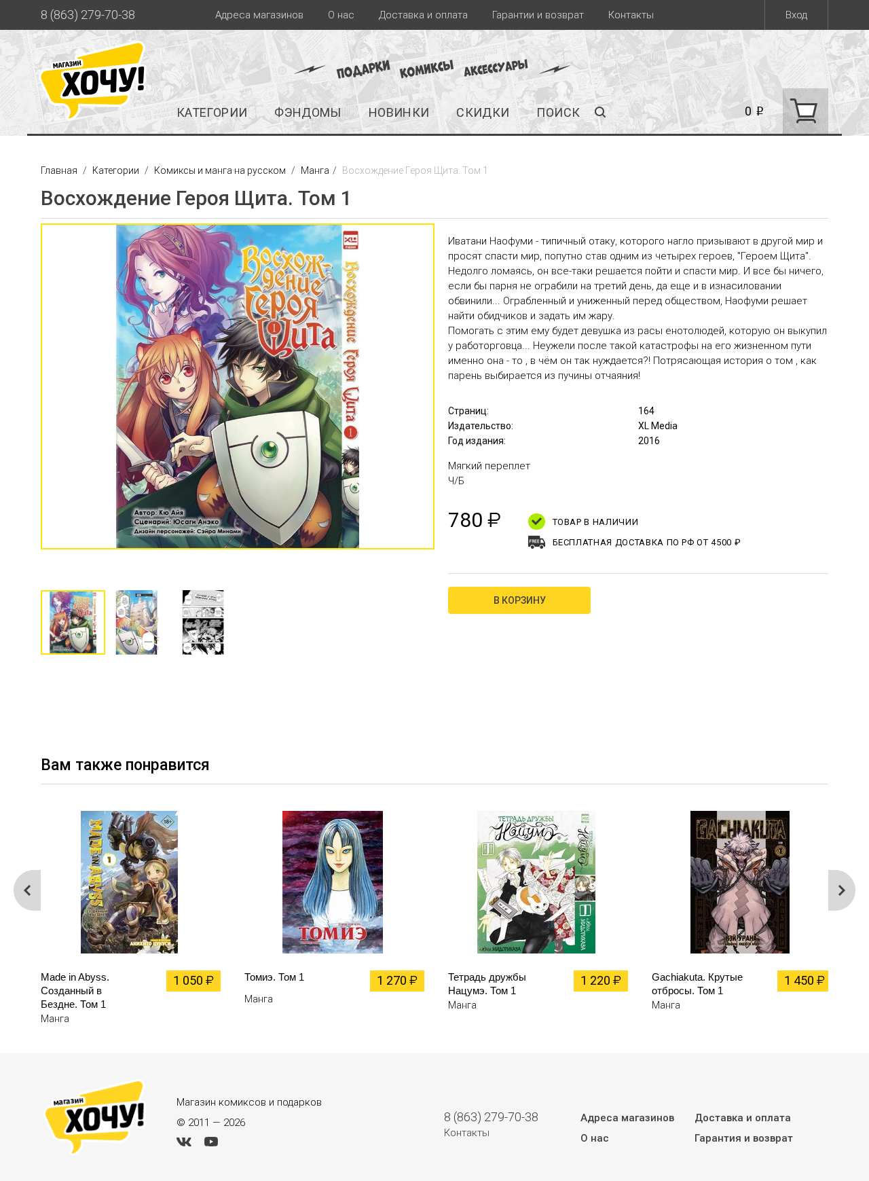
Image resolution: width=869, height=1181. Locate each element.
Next (448, 393)
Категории (212, 112)
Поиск (558, 112)
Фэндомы (307, 112)
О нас (341, 15)
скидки (482, 112)
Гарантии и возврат (538, 15)
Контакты (631, 15)
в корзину (520, 600)
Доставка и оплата (423, 15)
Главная (60, 170)
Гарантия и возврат (744, 1138)
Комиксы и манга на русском (220, 170)
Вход (796, 15)
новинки (399, 112)
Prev (27, 890)
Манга (315, 170)
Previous (27, 393)
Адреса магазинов (259, 15)
